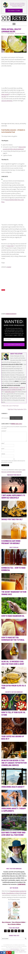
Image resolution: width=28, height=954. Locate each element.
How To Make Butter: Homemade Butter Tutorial (12, 638)
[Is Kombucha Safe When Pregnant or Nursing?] (14, 530)
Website (3, 454)
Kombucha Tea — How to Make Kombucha (13, 569)
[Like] (1, 952)
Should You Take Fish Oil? (12, 519)
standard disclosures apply (11, 313)
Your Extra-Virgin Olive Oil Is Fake (13, 686)
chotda (9, 267)
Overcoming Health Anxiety (12, 786)
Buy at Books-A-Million (14, 924)
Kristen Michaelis (15, 949)
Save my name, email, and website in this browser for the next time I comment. (13, 461)
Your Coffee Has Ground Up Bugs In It (12, 737)
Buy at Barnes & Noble (18, 922)
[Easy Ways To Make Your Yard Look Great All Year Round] (14, 822)
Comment (3, 431)
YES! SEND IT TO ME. (14, 10)
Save (4, 289)
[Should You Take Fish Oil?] (14, 509)
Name (3, 443)
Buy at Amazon (6, 922)
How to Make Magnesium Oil (12, 616)
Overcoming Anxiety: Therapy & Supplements (13, 809)
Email (3, 448)
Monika (13, 423)
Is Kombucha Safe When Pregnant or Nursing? (10, 542)
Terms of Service (16, 950)
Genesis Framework (7, 950)
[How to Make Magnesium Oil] (14, 605)
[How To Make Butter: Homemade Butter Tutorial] (14, 627)
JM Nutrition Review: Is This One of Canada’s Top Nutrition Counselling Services (14, 762)
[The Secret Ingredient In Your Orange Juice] (14, 581)
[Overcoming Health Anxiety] (14, 776)
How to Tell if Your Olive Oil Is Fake (13, 713)
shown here (10, 246)
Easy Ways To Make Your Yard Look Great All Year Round (13, 833)
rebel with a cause (10, 391)
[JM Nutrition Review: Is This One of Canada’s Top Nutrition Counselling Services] (14, 750)
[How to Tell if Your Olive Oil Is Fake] (14, 702)
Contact (23, 950)
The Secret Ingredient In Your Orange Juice (13, 593)
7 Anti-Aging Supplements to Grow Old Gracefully (13, 496)
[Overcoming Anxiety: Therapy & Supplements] (14, 798)
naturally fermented (6, 100)
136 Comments (17, 33)
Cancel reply (19, 423)
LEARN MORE (21, 884)
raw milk (3, 96)
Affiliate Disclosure (22, 33)
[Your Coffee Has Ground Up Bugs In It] (14, 726)
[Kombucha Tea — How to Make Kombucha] (14, 557)
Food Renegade (14, 17)
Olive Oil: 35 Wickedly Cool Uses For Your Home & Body (12, 662)
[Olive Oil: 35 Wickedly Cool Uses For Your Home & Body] (14, 651)
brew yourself (5, 94)
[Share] (4, 952)
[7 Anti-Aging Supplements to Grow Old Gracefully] (14, 485)
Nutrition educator (14, 387)
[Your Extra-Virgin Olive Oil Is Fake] (14, 675)
